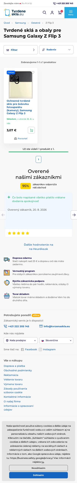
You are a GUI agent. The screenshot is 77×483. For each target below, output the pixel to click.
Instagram (49, 349)
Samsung (20, 22)
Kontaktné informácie (17, 396)
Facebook (31, 349)
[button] (44, 12)
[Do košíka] (31, 130)
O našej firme (12, 401)
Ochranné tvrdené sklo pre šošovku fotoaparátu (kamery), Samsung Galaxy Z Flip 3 (19, 107)
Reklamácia (11, 374)
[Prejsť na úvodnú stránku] (15, 13)
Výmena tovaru (13, 384)
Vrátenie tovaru (13, 379)
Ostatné (35, 22)
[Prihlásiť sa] (52, 12)
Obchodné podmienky (18, 370)
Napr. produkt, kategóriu (27, 25)
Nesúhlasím (38, 468)
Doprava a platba (14, 365)
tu (42, 462)
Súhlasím (38, 475)
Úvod (7, 22)
